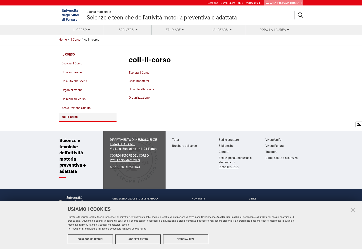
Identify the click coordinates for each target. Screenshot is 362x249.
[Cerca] (299, 15)
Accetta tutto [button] (138, 239)
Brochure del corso (184, 146)
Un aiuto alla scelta (141, 89)
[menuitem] (81, 30)
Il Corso (76, 39)
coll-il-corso (70, 117)
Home (63, 39)
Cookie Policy (139, 228)
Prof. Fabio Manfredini (125, 160)
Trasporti (271, 152)
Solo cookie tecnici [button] (90, 239)
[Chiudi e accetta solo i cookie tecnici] (353, 210)
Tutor (175, 140)
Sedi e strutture (229, 140)
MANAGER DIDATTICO (125, 167)
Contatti (224, 152)
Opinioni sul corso (74, 99)
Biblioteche (226, 146)
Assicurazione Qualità (76, 108)
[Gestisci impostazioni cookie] (358, 124)
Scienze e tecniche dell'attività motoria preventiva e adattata (162, 15)
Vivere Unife (273, 140)
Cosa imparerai (139, 81)
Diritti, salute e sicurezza (281, 158)
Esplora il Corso (139, 72)
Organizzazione (139, 97)
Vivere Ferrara (274, 146)
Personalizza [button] (186, 239)
